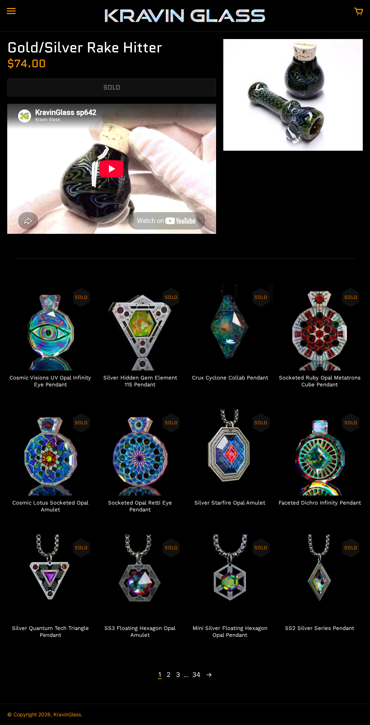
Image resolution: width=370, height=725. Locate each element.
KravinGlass (67, 714)
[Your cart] (358, 12)
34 (196, 674)
